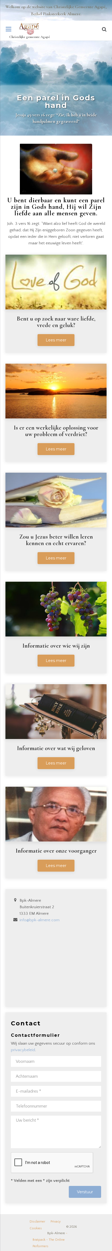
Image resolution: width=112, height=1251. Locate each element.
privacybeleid (23, 1050)
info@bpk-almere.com (40, 920)
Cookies (36, 1228)
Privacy (56, 1221)
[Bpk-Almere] (29, 28)
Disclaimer (37, 1221)
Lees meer (56, 340)
